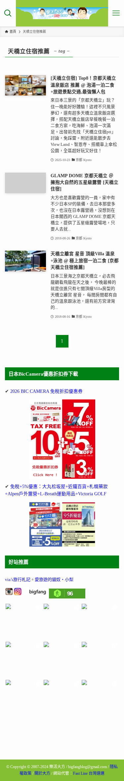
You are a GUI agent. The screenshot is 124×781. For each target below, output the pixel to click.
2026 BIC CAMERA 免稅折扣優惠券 (46, 391)
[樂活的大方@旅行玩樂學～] (62, 13)
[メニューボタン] (116, 13)
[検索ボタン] (8, 13)
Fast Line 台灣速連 (88, 773)
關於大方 (42, 773)
